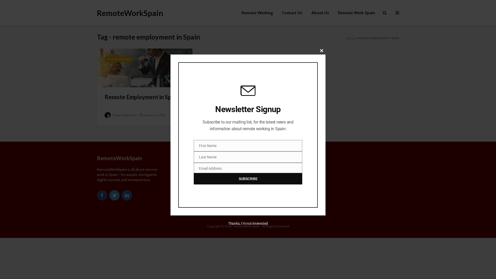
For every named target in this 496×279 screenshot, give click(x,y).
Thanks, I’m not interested (248, 223)
